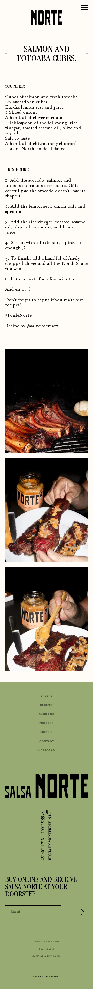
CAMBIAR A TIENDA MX (46, 956)
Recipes (46, 705)
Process (46, 723)
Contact (46, 741)
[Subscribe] (81, 911)
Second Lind (46, 949)
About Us (47, 714)
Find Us (46, 732)
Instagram (46, 750)
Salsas (47, 696)
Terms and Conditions (46, 941)
